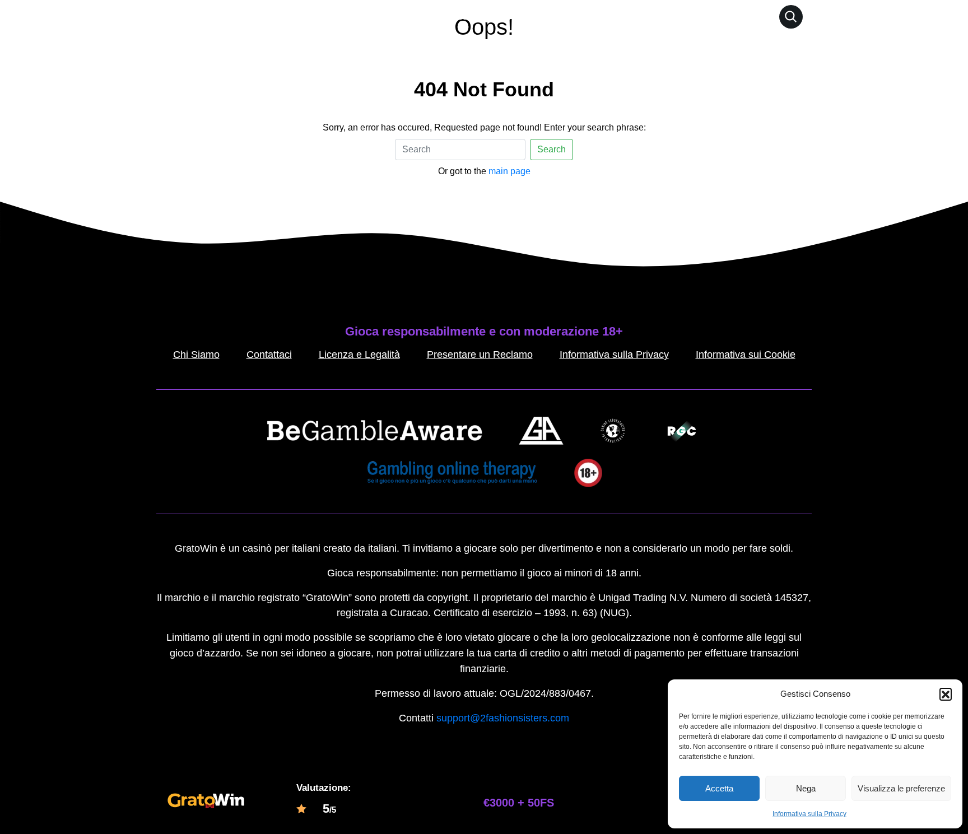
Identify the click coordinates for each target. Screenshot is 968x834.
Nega (806, 788)
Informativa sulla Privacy (809, 814)
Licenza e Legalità (359, 354)
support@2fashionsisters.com (502, 718)
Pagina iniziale (433, 16)
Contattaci (269, 354)
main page (509, 171)
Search (551, 149)
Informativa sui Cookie (745, 354)
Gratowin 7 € (507, 16)
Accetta (719, 788)
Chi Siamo (196, 354)
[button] (945, 694)
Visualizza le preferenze (901, 788)
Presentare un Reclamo (480, 354)
